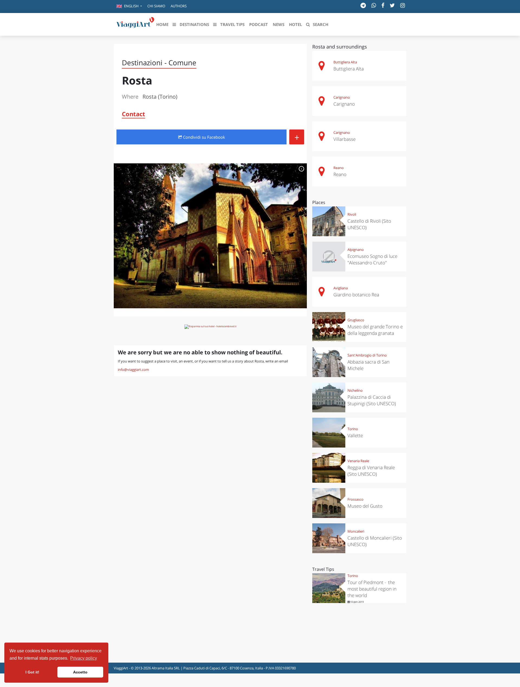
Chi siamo (156, 6)
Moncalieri (355, 531)
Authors (179, 6)
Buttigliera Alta (345, 62)
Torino (352, 428)
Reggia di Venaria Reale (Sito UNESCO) (371, 470)
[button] (129, 6)
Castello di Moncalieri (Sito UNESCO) (374, 541)
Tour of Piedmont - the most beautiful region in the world (371, 588)
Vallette (355, 435)
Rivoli (351, 214)
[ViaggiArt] (135, 24)
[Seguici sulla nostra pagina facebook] (383, 5)
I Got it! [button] (32, 672)
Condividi (203, 137)
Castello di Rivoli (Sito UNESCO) (369, 224)
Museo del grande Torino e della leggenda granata (375, 329)
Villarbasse (344, 139)
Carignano (341, 97)
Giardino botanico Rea (356, 294)
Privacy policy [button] (83, 658)
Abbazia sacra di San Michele (368, 365)
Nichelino (355, 390)
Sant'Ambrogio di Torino (367, 355)
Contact (133, 114)
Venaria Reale (358, 460)
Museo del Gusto (364, 506)
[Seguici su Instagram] (402, 5)
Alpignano (355, 249)
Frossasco (355, 499)
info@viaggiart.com (133, 369)
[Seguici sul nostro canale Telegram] (363, 5)
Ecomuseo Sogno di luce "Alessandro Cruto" (372, 259)
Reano (338, 167)
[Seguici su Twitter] (392, 5)
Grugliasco (355, 319)
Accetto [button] (80, 672)
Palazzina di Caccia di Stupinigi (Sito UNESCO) (371, 400)
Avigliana (340, 288)
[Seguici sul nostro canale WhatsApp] (373, 5)
